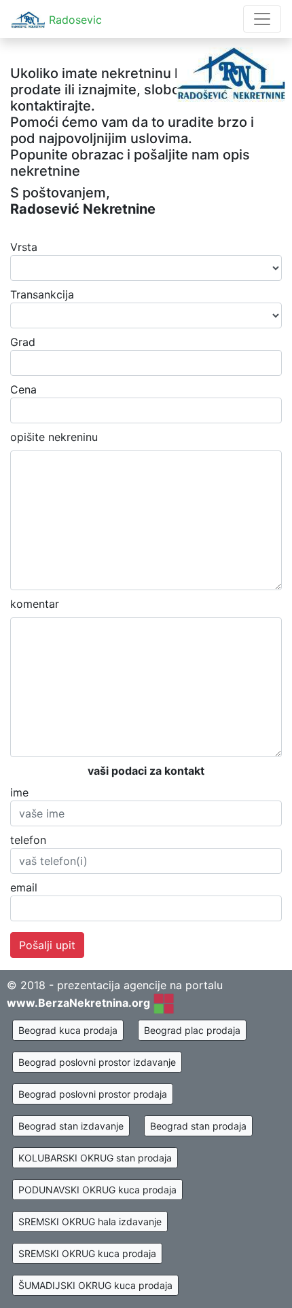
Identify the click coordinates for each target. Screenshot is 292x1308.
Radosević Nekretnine (83, 209)
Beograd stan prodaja (198, 1126)
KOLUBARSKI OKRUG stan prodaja (95, 1157)
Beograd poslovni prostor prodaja (92, 1094)
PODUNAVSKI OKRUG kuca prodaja (97, 1189)
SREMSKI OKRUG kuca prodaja (87, 1253)
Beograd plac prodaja (192, 1030)
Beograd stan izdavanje (71, 1126)
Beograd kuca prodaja (67, 1030)
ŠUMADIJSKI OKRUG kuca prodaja (95, 1285)
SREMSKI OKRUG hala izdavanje (90, 1221)
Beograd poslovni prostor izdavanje (97, 1062)
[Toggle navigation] (262, 19)
